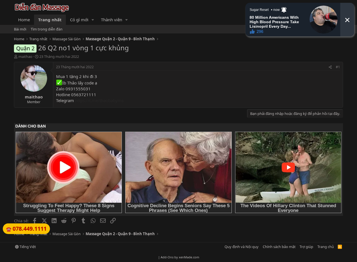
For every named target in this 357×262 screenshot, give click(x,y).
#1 (338, 67)
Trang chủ (325, 246)
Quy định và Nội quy (242, 246)
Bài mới (20, 29)
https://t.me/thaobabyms (99, 100)
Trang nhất (50, 19)
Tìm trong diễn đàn (46, 29)
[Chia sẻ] (330, 67)
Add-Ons (167, 257)
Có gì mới (79, 19)
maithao (25, 56)
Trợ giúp (306, 246)
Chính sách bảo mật (279, 246)
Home (24, 19)
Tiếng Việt (27, 246)
